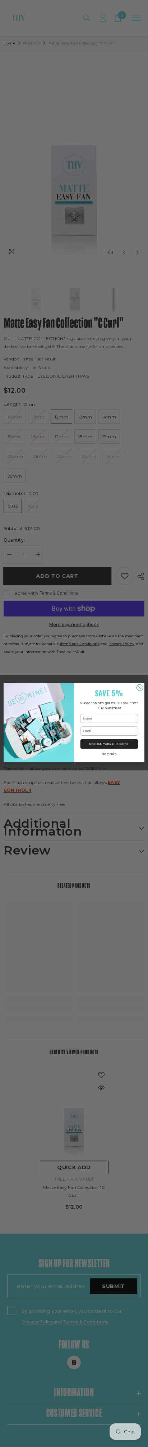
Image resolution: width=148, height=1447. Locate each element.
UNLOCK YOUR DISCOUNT (109, 744)
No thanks (109, 754)
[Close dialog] (140, 687)
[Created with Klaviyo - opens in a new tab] (74, 763)
